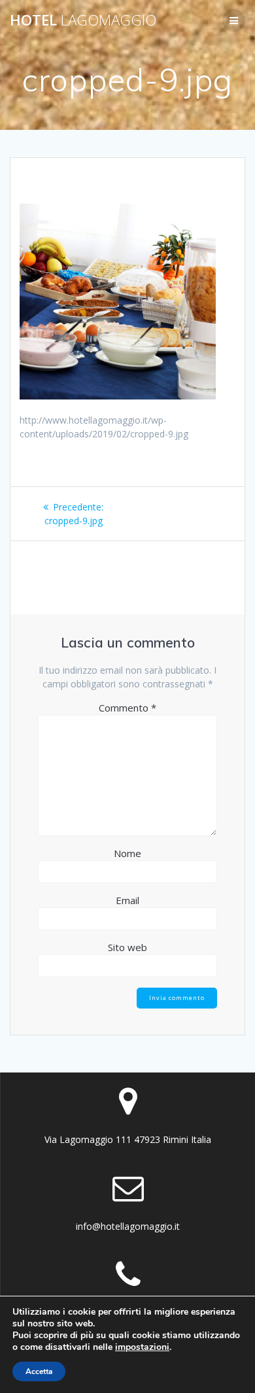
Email (127, 900)
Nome (127, 853)
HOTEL (83, 20)
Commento (127, 707)
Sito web (127, 947)
